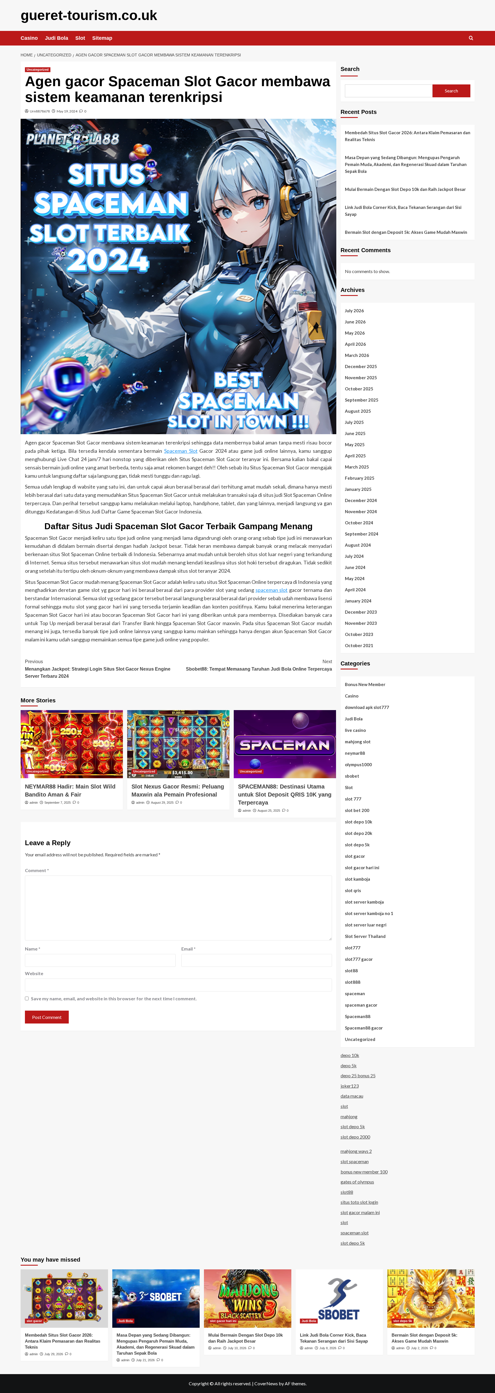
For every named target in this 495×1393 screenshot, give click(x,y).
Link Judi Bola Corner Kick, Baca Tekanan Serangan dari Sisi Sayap (403, 211)
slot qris (353, 890)
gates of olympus (357, 1181)
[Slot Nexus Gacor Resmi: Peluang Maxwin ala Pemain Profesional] (178, 744)
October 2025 (359, 388)
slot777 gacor (359, 959)
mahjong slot (358, 741)
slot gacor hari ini (362, 867)
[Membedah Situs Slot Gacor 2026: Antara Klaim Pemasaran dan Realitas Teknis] (64, 1298)
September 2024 (361, 533)
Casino (29, 38)
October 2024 (359, 522)
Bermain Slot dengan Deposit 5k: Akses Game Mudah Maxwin (406, 232)
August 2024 (358, 545)
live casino (355, 730)
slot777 (352, 947)
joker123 (350, 1085)
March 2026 (357, 355)
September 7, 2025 (57, 802)
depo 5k (349, 1065)
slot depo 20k (358, 833)
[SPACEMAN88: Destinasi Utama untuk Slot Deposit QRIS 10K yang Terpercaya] (285, 744)
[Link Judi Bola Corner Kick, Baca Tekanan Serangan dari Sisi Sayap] (339, 1298)
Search (350, 69)
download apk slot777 (367, 707)
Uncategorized (38, 69)
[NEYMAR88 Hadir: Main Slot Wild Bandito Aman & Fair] (72, 744)
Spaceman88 (357, 1016)
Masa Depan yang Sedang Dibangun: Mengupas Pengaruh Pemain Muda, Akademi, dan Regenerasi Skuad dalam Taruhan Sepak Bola (406, 164)
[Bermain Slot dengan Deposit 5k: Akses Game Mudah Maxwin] (431, 1298)
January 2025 (358, 489)
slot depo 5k (357, 844)
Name (32, 948)
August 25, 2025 (269, 810)
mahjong (349, 1116)
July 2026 (354, 310)
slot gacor (355, 856)
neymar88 (355, 753)
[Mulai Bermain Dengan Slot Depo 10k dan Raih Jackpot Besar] (247, 1298)
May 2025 (355, 444)
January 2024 (358, 600)
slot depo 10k (358, 821)
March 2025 (357, 466)
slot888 (352, 982)
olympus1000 (358, 764)
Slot (80, 38)
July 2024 (354, 556)
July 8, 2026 (327, 1348)
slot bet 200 (357, 810)
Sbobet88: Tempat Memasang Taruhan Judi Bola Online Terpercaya (259, 665)
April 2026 (355, 344)
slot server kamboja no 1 (369, 913)
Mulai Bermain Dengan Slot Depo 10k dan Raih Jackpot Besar (405, 189)
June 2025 (355, 433)
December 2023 (361, 611)
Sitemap (102, 38)
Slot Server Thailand (365, 936)
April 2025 (355, 455)
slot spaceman (355, 1161)
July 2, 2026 (419, 1348)
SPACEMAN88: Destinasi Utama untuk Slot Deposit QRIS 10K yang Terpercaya (284, 794)
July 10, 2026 (237, 1348)
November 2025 (361, 377)
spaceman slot (272, 590)
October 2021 (359, 645)
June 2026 (355, 321)
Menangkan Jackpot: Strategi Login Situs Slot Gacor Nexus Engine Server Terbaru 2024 (97, 669)
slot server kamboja (364, 901)
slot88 (351, 970)
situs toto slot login (359, 1202)
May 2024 (355, 578)
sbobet (352, 776)
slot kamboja (357, 879)
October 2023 (359, 634)
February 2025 (359, 478)
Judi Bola (56, 38)
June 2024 (355, 567)
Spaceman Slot (181, 451)
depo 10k (350, 1055)
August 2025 (358, 411)
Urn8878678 (40, 111)
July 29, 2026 (53, 1354)
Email (188, 948)
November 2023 (361, 623)
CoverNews (266, 1383)
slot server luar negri (365, 924)
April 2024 (355, 589)
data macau (352, 1095)
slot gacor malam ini (360, 1212)
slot (344, 1106)
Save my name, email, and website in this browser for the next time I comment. (114, 998)
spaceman (355, 993)
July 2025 (354, 422)
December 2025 (361, 366)
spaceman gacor (361, 1004)
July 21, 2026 (145, 1360)
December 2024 (361, 500)
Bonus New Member (365, 684)
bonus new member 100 (364, 1171)
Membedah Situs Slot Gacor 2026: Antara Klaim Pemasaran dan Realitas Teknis (407, 136)
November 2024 (361, 511)
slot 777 (353, 798)
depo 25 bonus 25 (358, 1075)
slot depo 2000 (355, 1136)
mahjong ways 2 (356, 1151)
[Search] (471, 38)
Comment (37, 870)
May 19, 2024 (67, 111)
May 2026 (355, 332)
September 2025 (361, 399)
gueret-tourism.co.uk (89, 15)
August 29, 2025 (162, 802)
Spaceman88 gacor (364, 1027)
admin (34, 802)
